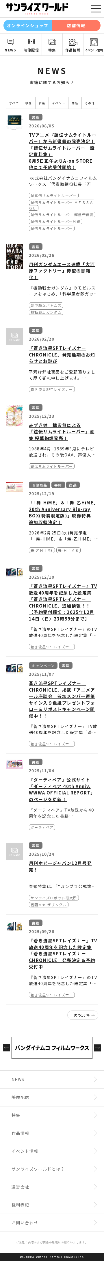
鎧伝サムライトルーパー (52, 228)
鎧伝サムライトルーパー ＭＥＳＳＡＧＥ (61, 205)
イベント (58, 103)
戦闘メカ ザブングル (49, 904)
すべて (14, 103)
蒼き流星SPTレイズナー (52, 389)
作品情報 (73, 49)
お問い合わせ (25, 1222)
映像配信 (31, 49)
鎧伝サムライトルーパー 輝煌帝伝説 (62, 214)
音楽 (42, 103)
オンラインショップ (28, 25)
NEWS (10, 49)
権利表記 (20, 1205)
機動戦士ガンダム (46, 312)
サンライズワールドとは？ (38, 1169)
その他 (90, 103)
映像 (28, 103)
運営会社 (20, 1187)
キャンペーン (43, 665)
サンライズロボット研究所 (54, 897)
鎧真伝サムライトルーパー (54, 195)
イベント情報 (93, 50)
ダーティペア (42, 827)
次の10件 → (84, 1015)
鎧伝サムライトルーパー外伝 (56, 221)
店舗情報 (76, 25)
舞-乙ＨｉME (42, 550)
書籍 (36, 117)
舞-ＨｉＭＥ (68, 550)
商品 (75, 103)
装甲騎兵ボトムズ (46, 305)
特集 (52, 49)
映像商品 (39, 484)
